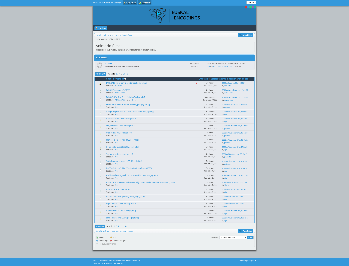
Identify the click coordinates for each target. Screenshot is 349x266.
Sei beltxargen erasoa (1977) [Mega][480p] (124, 161)
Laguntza (242, 260)
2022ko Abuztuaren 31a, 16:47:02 (235, 161)
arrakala (118, 85)
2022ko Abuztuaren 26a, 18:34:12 (235, 218)
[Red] (246, 7)
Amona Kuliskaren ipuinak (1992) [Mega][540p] (125, 196)
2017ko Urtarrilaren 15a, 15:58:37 (235, 97)
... (122, 74)
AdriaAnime (120, 93)
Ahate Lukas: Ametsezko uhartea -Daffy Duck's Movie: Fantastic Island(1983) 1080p (141, 182)
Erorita (108, 63)
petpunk (227, 107)
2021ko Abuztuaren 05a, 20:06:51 (235, 168)
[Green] (250, 7)
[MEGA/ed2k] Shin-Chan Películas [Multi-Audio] (125, 97)
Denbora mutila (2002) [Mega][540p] (121, 210)
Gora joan (100, 226)
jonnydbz (227, 157)
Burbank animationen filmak (118, 189)
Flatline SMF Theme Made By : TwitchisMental (108, 263)
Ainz (208, 66)
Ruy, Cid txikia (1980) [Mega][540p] (120, 125)
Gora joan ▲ (251, 260)
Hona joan (215, 237)
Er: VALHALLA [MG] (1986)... (223, 66)
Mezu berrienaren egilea (235, 78)
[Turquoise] (255, 7)
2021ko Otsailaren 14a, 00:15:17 (234, 154)
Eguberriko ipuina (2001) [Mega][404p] (122, 218)
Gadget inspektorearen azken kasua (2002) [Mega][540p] (130, 111)
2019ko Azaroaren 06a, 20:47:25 (234, 182)
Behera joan (100, 74)
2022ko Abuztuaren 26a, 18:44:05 (235, 119)
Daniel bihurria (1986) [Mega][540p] (121, 118)
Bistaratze (216, 78)
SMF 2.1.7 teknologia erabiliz (102, 260)
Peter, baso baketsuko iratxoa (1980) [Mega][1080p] (128, 104)
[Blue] (248, 7)
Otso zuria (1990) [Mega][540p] (119, 133)
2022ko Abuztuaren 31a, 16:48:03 (235, 104)
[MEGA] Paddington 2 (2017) (118, 90)
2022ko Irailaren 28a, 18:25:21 (233, 83)
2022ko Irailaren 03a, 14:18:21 (233, 196)
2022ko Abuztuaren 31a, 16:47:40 (235, 133)
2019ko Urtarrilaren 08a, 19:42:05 (235, 90)
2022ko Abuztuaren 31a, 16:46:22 (235, 140)
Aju (116, 107)
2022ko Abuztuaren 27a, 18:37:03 (235, 175)
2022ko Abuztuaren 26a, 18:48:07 (235, 211)
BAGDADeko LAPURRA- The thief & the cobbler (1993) (129, 168)
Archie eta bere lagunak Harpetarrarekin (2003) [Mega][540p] (132, 175)
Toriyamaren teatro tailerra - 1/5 (119, 154)
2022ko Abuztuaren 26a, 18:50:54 (235, 111)
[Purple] (253, 7)
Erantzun (203, 78)
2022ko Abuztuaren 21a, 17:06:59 (235, 147)
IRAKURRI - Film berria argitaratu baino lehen (126, 83)
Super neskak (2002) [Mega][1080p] (121, 203)
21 (124, 74)
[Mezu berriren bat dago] (100, 65)
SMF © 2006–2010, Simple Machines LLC (126, 260)
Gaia (108, 78)
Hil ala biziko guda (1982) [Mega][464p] (122, 147)
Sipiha (226, 185)
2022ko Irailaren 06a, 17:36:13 (233, 204)
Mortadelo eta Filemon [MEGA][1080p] (122, 140)
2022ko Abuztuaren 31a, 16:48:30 (235, 126)
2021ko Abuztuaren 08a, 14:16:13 (235, 189)
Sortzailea (118, 78)
